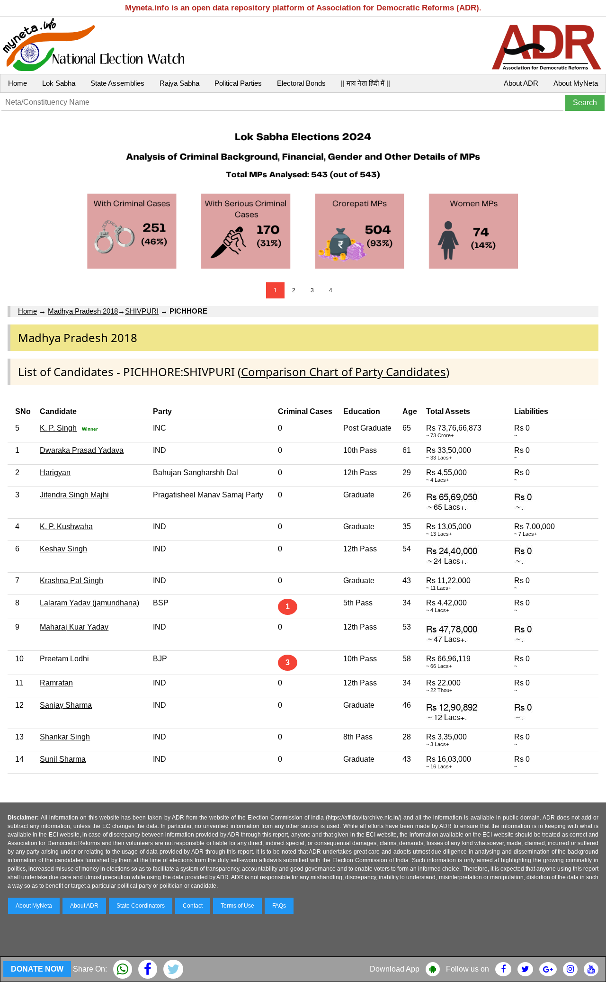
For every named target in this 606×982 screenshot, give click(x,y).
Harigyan (55, 472)
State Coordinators (140, 905)
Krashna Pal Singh (71, 581)
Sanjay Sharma (66, 705)
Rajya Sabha (179, 83)
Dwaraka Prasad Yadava (82, 450)
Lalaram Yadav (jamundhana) (89, 603)
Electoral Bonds (301, 83)
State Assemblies (117, 83)
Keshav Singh (63, 549)
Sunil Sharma (63, 759)
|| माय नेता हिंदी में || (365, 83)
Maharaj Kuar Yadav (74, 627)
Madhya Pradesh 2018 (83, 311)
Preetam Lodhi (64, 659)
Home (17, 83)
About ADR (521, 83)
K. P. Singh (58, 428)
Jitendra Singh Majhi (74, 495)
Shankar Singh (65, 737)
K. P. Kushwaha (66, 527)
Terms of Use (237, 905)
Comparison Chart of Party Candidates (343, 371)
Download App (394, 969)
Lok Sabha (58, 83)
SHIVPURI (142, 311)
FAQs (279, 905)
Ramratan (56, 683)
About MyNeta (575, 83)
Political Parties (238, 83)
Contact (193, 905)
